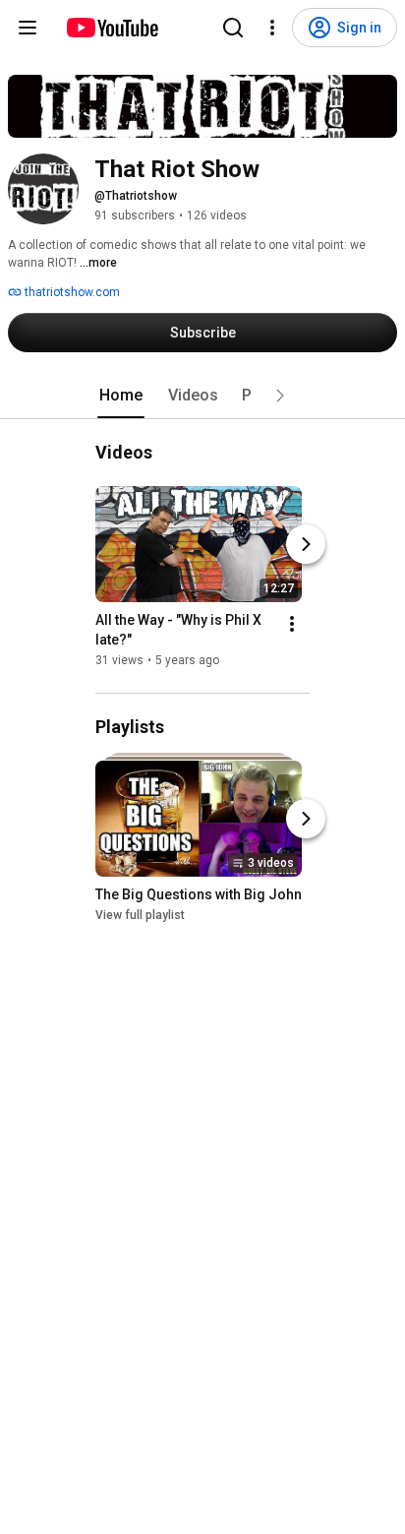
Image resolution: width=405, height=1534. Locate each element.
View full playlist (140, 915)
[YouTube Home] (111, 27)
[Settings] (272, 27)
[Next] (305, 544)
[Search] (233, 27)
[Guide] (27, 27)
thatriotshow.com (71, 292)
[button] (280, 395)
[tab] (121, 395)
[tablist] (202, 395)
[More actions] (292, 624)
